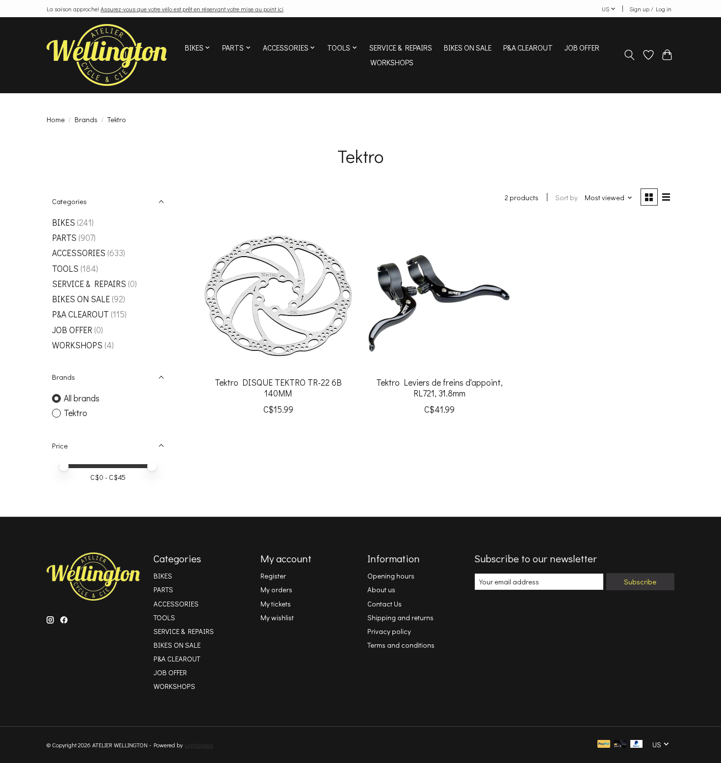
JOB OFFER (582, 48)
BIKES (63, 222)
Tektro (75, 413)
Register (273, 575)
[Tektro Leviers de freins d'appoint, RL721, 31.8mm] (439, 295)
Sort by (566, 197)
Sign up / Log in (650, 9)
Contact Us (384, 603)
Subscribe (640, 581)
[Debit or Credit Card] (620, 744)
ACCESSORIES (78, 253)
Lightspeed (199, 745)
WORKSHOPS (391, 62)
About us (381, 589)
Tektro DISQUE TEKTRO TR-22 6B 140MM (278, 387)
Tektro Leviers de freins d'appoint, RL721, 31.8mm (439, 387)
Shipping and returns (400, 617)
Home (56, 119)
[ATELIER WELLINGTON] (107, 55)
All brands (82, 398)
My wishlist (277, 617)
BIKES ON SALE (467, 48)
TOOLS (65, 268)
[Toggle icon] (629, 55)
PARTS (64, 237)
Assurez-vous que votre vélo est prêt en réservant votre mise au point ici (192, 9)
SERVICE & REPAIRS (400, 48)
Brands (86, 119)
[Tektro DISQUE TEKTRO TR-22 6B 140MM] (278, 295)
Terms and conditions (401, 645)
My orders (276, 589)
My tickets (275, 603)
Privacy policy (389, 631)
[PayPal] (603, 744)
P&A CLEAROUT (528, 48)
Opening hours (390, 575)
